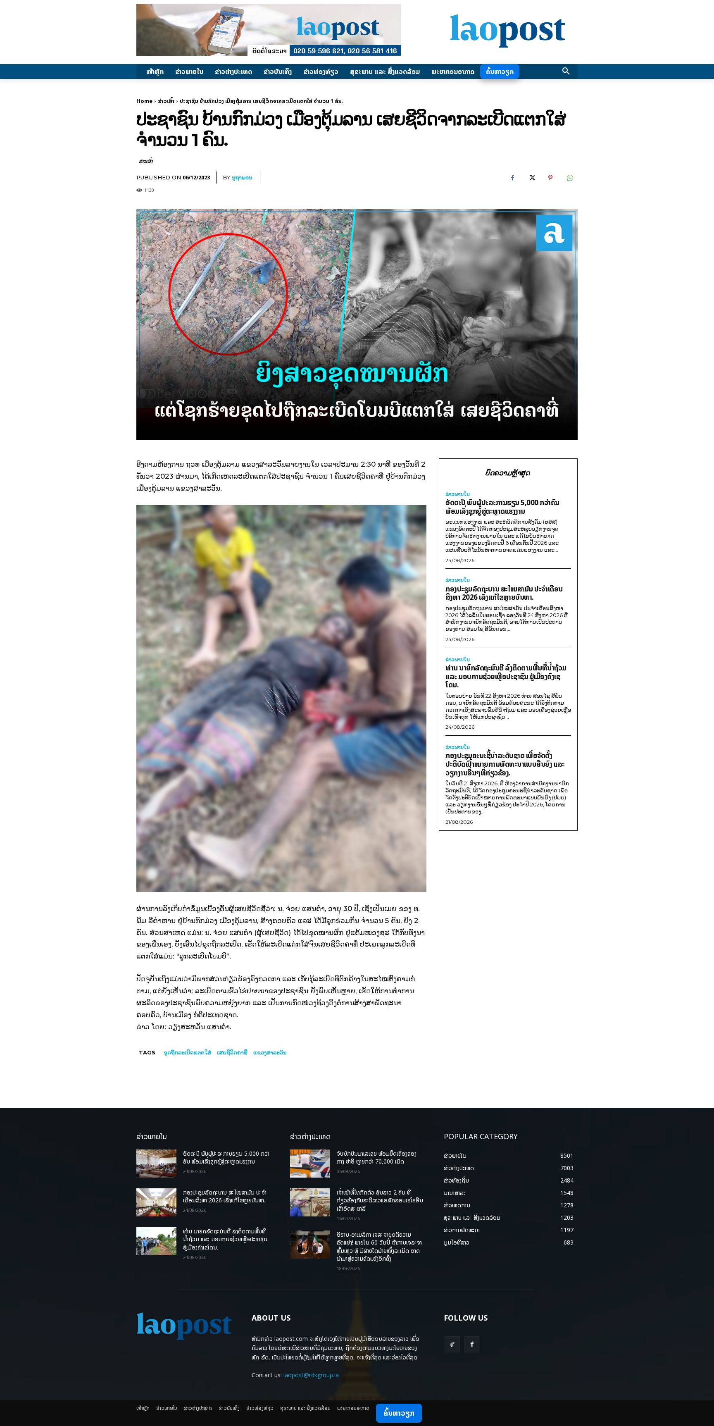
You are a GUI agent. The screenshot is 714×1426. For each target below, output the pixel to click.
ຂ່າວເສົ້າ (166, 101)
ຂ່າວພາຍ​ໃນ (457, 494)
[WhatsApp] (569, 177)
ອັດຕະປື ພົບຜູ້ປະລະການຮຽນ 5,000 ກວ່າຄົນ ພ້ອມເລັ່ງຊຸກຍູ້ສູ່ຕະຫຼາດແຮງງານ (502, 507)
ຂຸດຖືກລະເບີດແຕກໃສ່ (187, 1052)
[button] (566, 71)
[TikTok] (452, 1344)
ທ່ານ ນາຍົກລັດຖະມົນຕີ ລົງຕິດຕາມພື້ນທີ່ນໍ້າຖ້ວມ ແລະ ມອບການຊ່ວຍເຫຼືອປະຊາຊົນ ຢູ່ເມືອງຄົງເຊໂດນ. (505, 676)
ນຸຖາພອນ (242, 177)
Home (144, 101)
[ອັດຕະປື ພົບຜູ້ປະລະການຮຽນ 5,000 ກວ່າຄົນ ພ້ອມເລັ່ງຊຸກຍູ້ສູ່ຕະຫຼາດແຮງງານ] (156, 1163)
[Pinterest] (550, 177)
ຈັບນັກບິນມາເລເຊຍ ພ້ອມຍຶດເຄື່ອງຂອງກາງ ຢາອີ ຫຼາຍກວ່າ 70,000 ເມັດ (376, 1157)
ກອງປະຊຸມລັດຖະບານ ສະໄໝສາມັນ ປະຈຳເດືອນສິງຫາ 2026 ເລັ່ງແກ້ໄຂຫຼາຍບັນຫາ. (504, 593)
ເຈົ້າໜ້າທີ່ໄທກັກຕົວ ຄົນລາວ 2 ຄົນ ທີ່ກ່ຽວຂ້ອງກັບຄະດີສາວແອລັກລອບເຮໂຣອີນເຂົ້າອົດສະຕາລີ (380, 1200)
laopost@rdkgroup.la (311, 1375)
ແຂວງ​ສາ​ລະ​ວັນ (270, 1052)
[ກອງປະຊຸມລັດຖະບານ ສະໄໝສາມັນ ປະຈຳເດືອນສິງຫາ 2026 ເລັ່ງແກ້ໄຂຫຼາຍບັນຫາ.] (156, 1202)
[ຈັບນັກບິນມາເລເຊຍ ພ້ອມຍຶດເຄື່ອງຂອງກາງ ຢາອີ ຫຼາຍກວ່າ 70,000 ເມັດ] (310, 1163)
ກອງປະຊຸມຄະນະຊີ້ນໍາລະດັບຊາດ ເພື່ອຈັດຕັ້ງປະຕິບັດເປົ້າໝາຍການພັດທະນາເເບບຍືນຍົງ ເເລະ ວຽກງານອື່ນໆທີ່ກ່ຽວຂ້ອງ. (505, 764)
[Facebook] (512, 177)
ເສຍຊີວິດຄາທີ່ (232, 1052)
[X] (531, 177)
